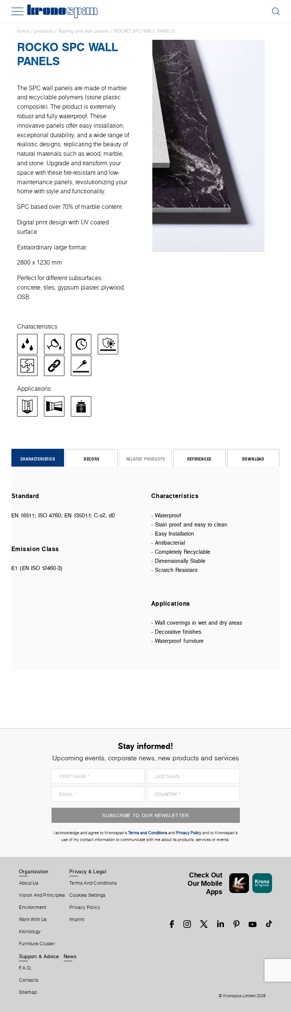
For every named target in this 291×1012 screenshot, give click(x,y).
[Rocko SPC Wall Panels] (208, 145)
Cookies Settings (87, 895)
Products (43, 31)
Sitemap (28, 992)
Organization (33, 871)
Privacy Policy (84, 907)
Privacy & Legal (87, 871)
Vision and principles (42, 895)
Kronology (30, 932)
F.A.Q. (25, 968)
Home (23, 31)
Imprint (76, 919)
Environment (32, 907)
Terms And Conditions (93, 883)
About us (28, 883)
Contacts (28, 980)
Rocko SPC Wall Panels (144, 31)
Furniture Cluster (37, 944)
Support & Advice (39, 956)
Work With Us (33, 919)
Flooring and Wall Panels (83, 31)
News (70, 956)
